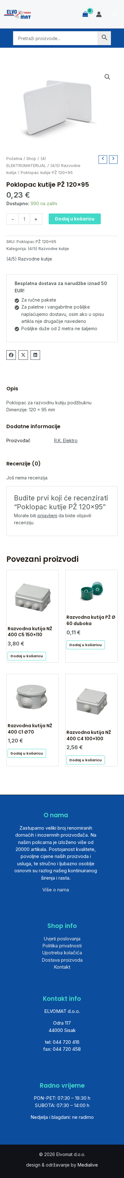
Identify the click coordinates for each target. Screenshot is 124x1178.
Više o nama (55, 890)
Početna (14, 158)
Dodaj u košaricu (74, 219)
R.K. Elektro (66, 440)
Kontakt (62, 967)
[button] (107, 77)
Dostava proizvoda (62, 960)
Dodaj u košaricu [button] (26, 656)
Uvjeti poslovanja (62, 939)
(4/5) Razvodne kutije (48, 248)
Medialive (88, 1165)
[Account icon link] (99, 14)
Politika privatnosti (62, 946)
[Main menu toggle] (114, 14)
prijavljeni (47, 515)
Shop (31, 158)
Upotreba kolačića (62, 953)
